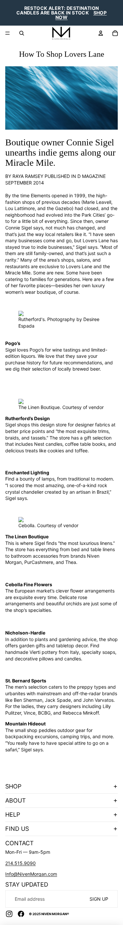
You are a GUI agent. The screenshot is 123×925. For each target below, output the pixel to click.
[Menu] (7, 33)
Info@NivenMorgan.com (31, 874)
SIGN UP (99, 899)
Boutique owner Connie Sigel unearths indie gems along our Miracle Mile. (60, 152)
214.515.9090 (20, 863)
